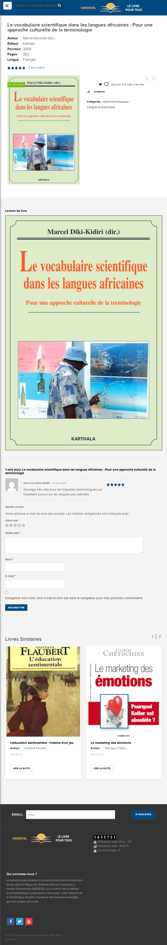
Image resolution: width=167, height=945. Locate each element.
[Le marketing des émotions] (124, 691)
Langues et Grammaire (101, 107)
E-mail (10, 576)
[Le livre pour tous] (111, 7)
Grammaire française (116, 101)
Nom (9, 559)
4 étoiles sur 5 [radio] (19, 525)
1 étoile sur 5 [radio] (6, 525)
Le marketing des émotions (111, 742)
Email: (18, 815)
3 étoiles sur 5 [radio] (15, 525)
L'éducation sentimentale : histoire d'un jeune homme (49, 742)
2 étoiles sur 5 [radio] (11, 525)
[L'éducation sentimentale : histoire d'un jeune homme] (43, 691)
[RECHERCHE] (60, 5)
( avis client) (36, 67)
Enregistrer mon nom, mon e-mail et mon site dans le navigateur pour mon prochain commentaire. (74, 598)
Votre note (12, 520)
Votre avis (13, 533)
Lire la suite (21, 768)
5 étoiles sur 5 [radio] (23, 525)
